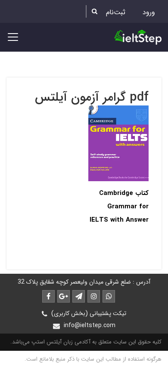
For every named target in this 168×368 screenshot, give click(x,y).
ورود (149, 12)
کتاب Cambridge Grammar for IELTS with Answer (119, 206)
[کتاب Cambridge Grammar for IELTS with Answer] (118, 143)
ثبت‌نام (115, 12)
